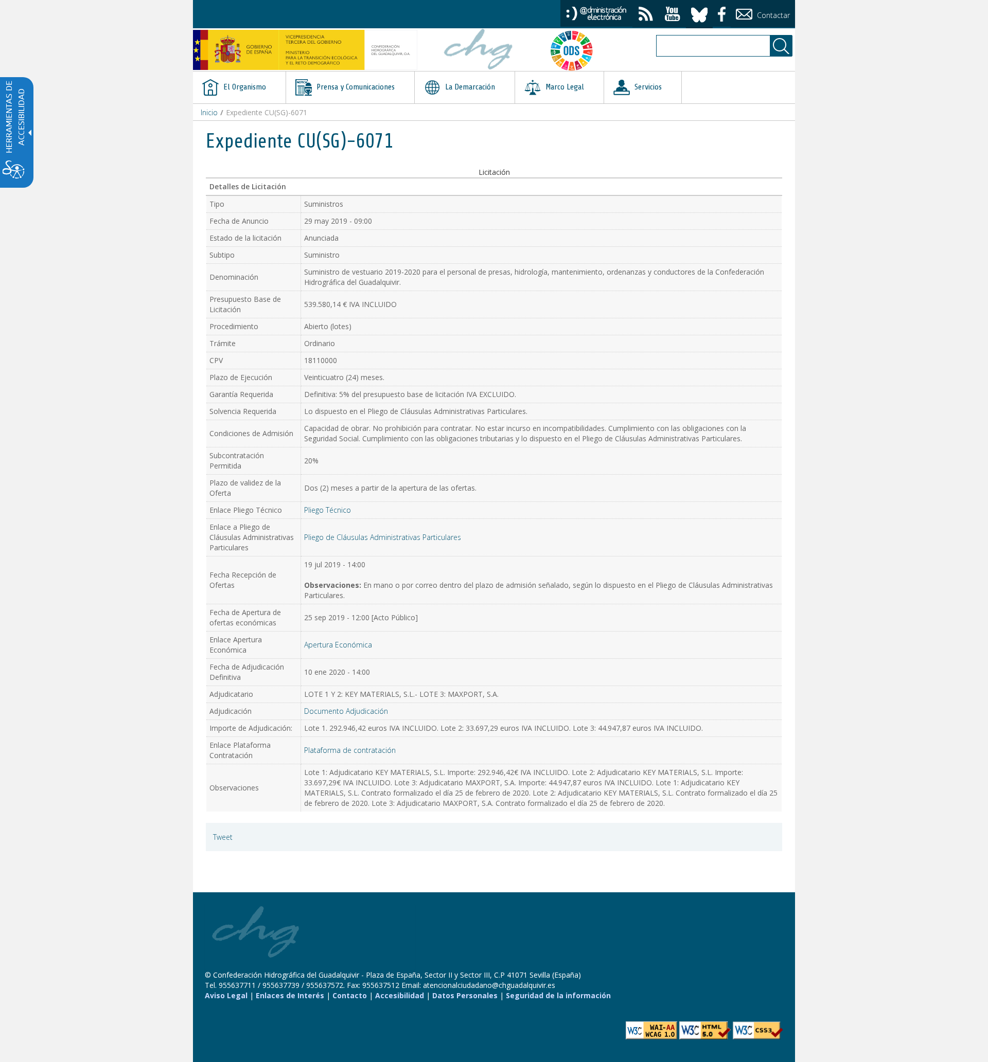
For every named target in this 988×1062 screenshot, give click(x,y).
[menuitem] (239, 87)
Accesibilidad (399, 995)
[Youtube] (672, 15)
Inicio (209, 112)
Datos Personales (465, 995)
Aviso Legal (226, 995)
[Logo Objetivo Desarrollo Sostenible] (575, 50)
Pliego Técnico (327, 510)
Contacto (349, 995)
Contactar (772, 15)
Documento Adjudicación (346, 711)
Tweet (223, 837)
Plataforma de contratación (350, 750)
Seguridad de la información (558, 995)
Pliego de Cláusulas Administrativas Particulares (382, 537)
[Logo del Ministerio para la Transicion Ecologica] (305, 50)
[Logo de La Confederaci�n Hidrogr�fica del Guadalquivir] (478, 50)
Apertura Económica (338, 645)
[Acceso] (596, 12)
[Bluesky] (699, 13)
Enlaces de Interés (290, 995)
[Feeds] (646, 15)
